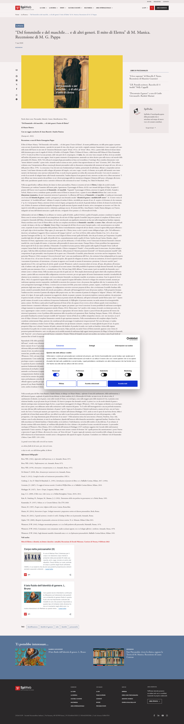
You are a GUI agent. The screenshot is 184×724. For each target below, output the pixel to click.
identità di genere (46, 627)
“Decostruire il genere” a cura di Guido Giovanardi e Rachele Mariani (145, 94)
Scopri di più (150, 128)
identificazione (32, 627)
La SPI (144, 8)
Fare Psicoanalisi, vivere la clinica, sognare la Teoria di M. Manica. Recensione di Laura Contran (144, 655)
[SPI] (24, 8)
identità (64, 627)
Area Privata (153, 701)
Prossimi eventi (101, 706)
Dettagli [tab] (92, 346)
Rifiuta (61, 383)
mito (57, 627)
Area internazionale (77, 706)
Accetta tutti (122, 383)
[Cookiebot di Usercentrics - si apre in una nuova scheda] (128, 338)
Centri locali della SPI (129, 702)
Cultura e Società (74, 8)
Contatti (166, 1)
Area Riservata (162, 8)
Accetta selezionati (92, 383)
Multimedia (88, 8)
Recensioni (18, 47)
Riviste (149, 1)
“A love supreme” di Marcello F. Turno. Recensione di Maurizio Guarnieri (145, 77)
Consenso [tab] (60, 346)
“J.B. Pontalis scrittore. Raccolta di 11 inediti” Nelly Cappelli (145, 86)
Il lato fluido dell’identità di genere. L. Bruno (67, 652)
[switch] (80, 374)
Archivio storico (127, 699)
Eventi (62, 8)
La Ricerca (52, 8)
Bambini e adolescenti (56, 649)
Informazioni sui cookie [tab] (124, 346)
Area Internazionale (103, 8)
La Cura (42, 8)
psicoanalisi (74, 627)
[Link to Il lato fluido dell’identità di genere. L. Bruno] (30, 657)
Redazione (157, 1)
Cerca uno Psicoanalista (130, 695)
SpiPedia (124, 691)
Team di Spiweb (100, 695)
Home (17, 15)
